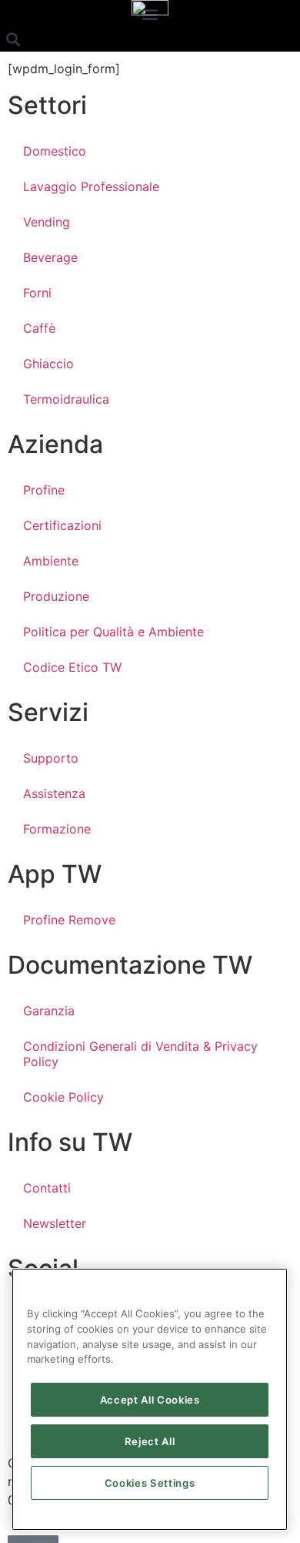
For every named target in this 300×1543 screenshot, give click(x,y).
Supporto (50, 758)
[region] (150, 1399)
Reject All (150, 1441)
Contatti (47, 1188)
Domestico (54, 151)
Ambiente (50, 561)
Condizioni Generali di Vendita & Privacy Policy (140, 1053)
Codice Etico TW (72, 667)
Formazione (57, 829)
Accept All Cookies (150, 1400)
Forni (37, 292)
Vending (46, 222)
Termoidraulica (66, 399)
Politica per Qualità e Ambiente (113, 631)
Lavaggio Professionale (91, 186)
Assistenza (54, 793)
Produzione (56, 596)
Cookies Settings (150, 1483)
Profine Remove (69, 919)
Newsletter (54, 1223)
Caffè (39, 328)
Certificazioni (62, 525)
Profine (44, 490)
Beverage (50, 257)
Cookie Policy (63, 1097)
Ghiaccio (48, 363)
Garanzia (49, 1010)
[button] (12, 39)
